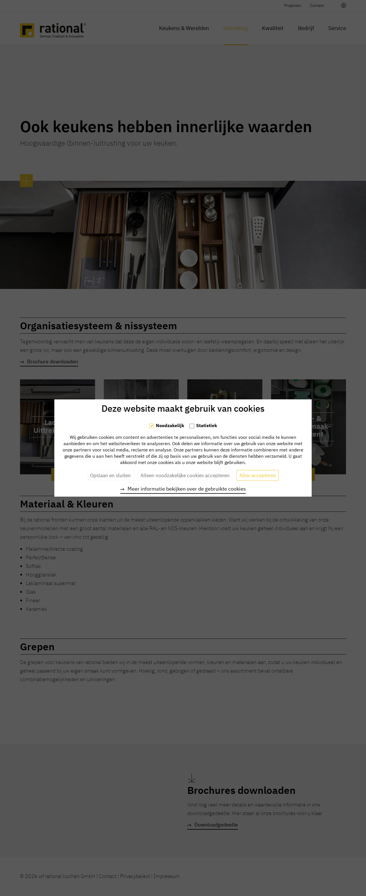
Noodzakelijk (170, 425)
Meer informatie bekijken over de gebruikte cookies (187, 488)
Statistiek (206, 425)
